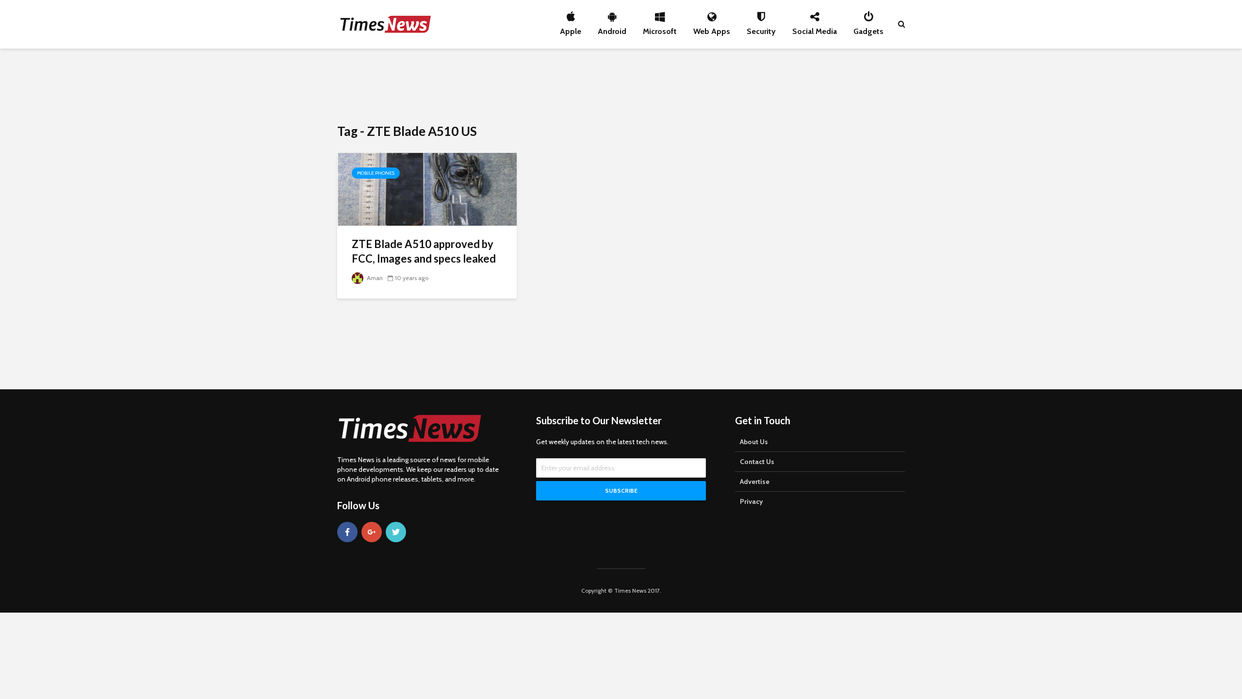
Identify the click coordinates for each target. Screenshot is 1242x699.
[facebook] (347, 532)
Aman (374, 278)
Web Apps (711, 29)
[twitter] (396, 532)
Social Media (814, 29)
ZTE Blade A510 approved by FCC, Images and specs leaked (424, 251)
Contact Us (757, 461)
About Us (754, 441)
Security (761, 29)
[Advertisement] (621, 85)
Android (612, 29)
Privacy (751, 501)
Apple (570, 29)
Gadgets (868, 29)
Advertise (754, 481)
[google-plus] (371, 532)
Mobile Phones (375, 173)
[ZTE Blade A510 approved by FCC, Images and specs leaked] (427, 188)
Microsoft (660, 29)
